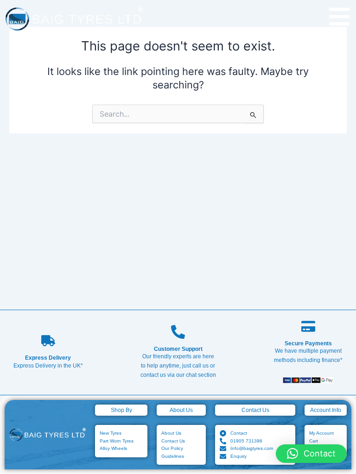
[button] (311, 453)
